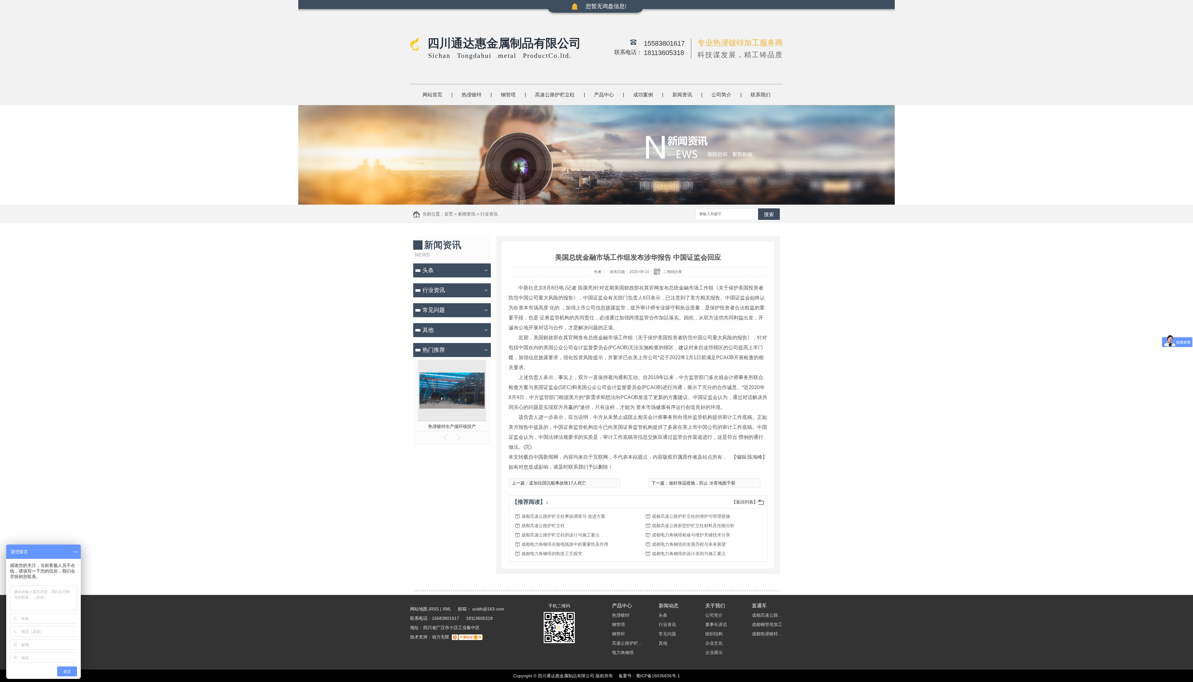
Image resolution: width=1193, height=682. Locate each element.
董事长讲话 (716, 624)
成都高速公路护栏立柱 (543, 525)
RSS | (435, 608)
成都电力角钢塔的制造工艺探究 (551, 553)
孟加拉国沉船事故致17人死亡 (557, 482)
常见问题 (434, 310)
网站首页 (432, 94)
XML (447, 608)
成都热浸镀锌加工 (767, 633)
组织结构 (714, 633)
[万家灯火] (467, 636)
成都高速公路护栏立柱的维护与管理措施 (691, 516)
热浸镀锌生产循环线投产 (452, 426)
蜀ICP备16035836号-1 (658, 675)
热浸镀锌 (472, 94)
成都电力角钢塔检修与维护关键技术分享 (691, 534)
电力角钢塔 (623, 652)
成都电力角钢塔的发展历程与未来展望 (689, 544)
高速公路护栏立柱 (555, 94)
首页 (448, 213)
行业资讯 (489, 213)
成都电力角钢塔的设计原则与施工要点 (689, 553)
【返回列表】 (745, 501)
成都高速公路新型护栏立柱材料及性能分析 (693, 525)
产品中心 (604, 94)
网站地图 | (420, 608)
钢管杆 (618, 633)
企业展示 (714, 652)
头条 (428, 270)
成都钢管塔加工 (767, 624)
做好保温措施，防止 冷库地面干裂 (702, 482)
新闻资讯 (682, 94)
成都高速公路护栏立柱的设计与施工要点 (560, 534)
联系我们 (760, 94)
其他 (428, 330)
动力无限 (440, 636)
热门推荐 (434, 350)
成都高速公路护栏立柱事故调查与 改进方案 (563, 516)
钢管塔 (508, 94)
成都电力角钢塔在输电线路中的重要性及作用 (564, 544)
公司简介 (721, 94)
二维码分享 (672, 272)
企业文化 (714, 643)
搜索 (769, 214)
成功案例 (643, 94)
